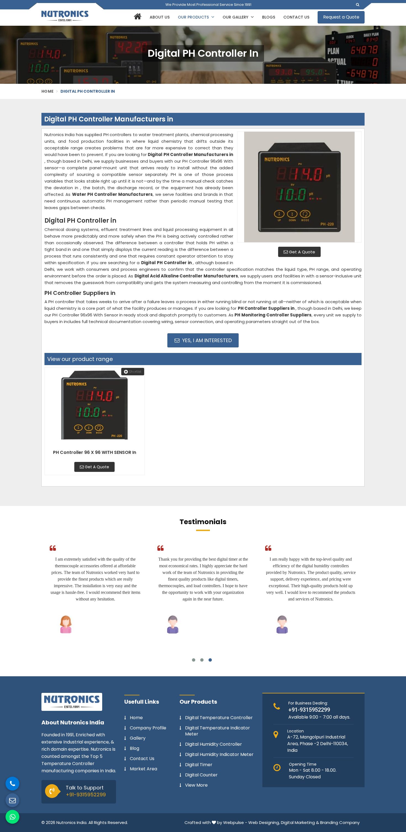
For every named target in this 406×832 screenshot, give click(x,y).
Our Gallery (236, 17)
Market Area (143, 769)
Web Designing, (264, 822)
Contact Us (296, 17)
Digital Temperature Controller (219, 718)
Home (47, 91)
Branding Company (340, 822)
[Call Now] (12, 784)
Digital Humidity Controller (213, 744)
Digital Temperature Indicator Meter (217, 731)
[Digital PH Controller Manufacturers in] (299, 187)
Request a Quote (341, 17)
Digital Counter (201, 775)
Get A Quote (301, 252)
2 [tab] (202, 660)
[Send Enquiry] (12, 800)
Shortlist (135, 371)
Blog (134, 748)
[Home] (137, 17)
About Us (160, 17)
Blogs (268, 17)
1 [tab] (193, 660)
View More (196, 785)
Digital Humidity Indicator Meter (219, 755)
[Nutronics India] (64, 16)
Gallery (138, 738)
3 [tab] (210, 660)
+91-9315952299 (86, 794)
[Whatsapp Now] (12, 817)
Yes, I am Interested (206, 340)
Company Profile (148, 728)
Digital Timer (198, 765)
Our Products (194, 17)
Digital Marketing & (300, 822)
